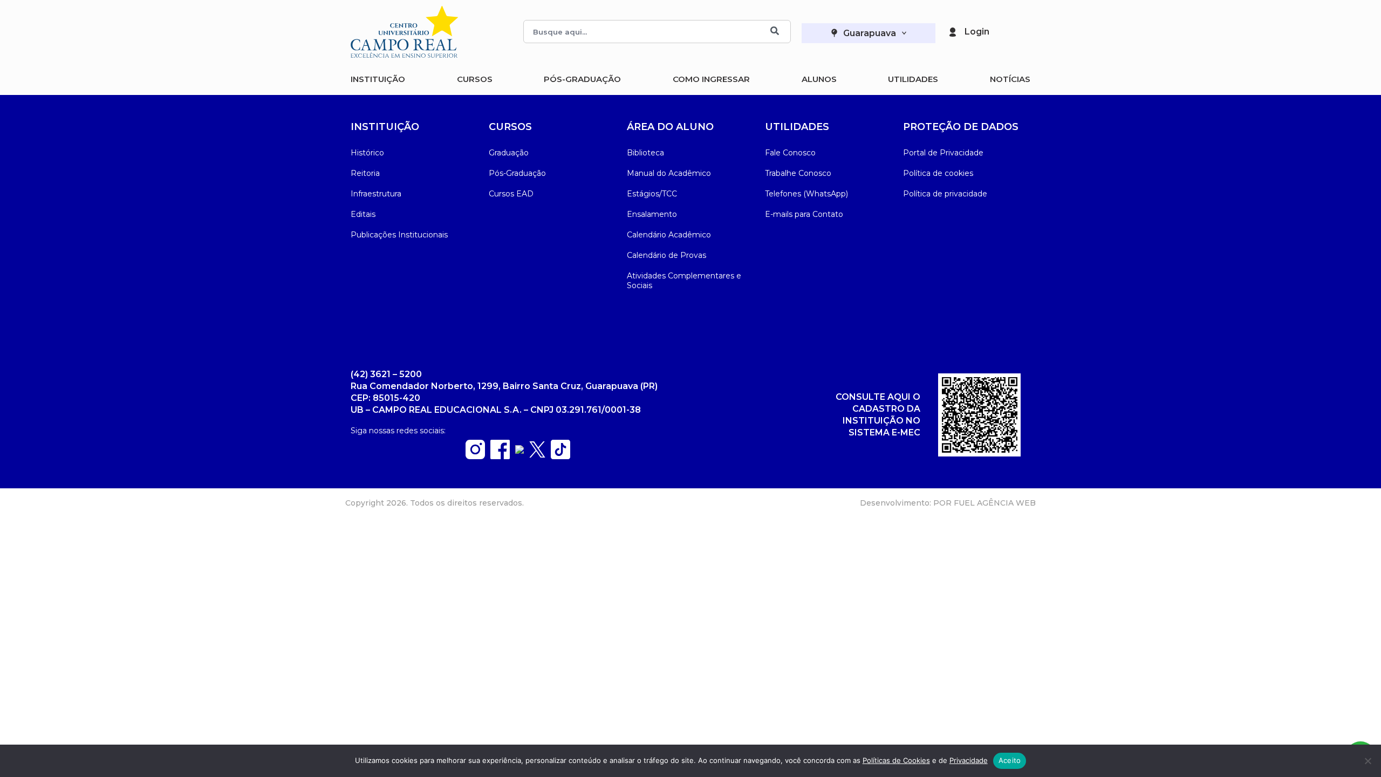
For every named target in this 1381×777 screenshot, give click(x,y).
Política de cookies (938, 173)
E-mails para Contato (804, 214)
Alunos (819, 79)
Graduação (509, 153)
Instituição (378, 79)
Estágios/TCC (652, 194)
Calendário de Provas (666, 255)
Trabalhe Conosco (798, 173)
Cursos (475, 79)
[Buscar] (774, 31)
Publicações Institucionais (399, 235)
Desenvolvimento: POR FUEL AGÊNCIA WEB (948, 503)
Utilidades (913, 79)
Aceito (1010, 760)
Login (977, 31)
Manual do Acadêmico (669, 173)
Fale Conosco (790, 153)
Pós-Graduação (582, 79)
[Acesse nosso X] (537, 454)
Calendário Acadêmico (669, 235)
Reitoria (365, 173)
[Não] (1367, 760)
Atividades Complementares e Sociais (684, 280)
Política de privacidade (945, 194)
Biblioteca (645, 153)
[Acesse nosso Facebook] (500, 456)
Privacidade (968, 760)
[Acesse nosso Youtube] (519, 451)
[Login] (952, 31)
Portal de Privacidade (943, 153)
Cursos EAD (511, 194)
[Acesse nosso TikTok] (560, 456)
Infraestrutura (376, 194)
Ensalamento (652, 214)
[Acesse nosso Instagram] (475, 456)
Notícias (1010, 79)
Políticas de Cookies (896, 760)
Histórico (367, 153)
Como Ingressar (711, 79)
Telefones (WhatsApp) (806, 194)
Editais (363, 214)
